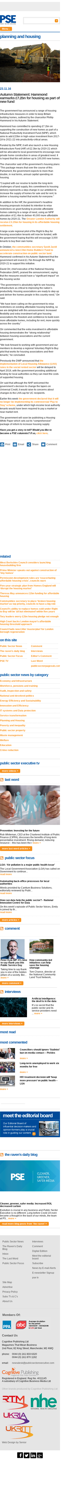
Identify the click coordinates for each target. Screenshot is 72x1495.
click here (42, 433)
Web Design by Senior (14, 1442)
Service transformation (13, 715)
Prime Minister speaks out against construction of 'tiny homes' (28, 571)
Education (5, 745)
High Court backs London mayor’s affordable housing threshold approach (25, 623)
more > (37, 842)
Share (35, 444)
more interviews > (12, 1023)
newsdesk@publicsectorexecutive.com (33, 1363)
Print (7, 444)
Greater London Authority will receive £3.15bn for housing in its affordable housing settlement (30, 222)
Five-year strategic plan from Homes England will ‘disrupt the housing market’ (28, 587)
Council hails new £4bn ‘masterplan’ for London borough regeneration (26, 630)
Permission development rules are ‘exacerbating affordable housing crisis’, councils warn (27, 579)
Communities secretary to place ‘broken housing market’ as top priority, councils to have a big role (28, 602)
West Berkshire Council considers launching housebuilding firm (25, 564)
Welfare (4, 740)
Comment (51, 444)
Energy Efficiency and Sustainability (20, 700)
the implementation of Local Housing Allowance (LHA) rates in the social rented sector (28, 364)
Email (21, 444)
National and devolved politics (17, 695)
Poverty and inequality (12, 725)
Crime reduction (9, 750)
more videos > (10, 771)
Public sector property (12, 730)
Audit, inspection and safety (16, 690)
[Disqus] (30, 501)
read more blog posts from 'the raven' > (24, 1223)
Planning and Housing (12, 720)
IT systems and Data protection (18, 710)
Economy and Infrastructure (16, 681)
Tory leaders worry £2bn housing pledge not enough (29, 616)
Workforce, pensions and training (19, 686)
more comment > (11, 983)
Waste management (11, 735)
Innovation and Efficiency (14, 705)
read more (6, 874)
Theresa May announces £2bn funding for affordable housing (29, 595)
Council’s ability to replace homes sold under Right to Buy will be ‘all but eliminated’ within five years (29, 610)
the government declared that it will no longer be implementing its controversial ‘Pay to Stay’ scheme (29, 402)
